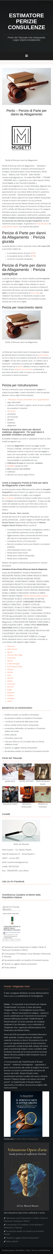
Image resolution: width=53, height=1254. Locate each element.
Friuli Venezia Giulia (14, 667)
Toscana (10, 669)
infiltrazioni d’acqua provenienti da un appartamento (28, 400)
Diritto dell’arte (10, 735)
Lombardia (11, 658)
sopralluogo (9, 498)
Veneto (10, 661)
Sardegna (11, 698)
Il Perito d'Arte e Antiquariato (26, 1139)
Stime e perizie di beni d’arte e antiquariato (22, 725)
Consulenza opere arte (13, 738)
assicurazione (43, 355)
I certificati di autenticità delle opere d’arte (21, 722)
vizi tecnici (11, 411)
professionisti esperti (10, 227)
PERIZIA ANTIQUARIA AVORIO (35, 596)
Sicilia (9, 701)
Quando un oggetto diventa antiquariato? (21, 748)
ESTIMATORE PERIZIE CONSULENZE (26, 21)
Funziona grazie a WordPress (13, 1250)
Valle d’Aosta (12, 649)
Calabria (10, 695)
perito (20, 367)
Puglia (9, 690)
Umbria (10, 672)
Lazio (9, 675)
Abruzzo (10, 687)
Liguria (9, 652)
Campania (11, 684)
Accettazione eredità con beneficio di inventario (23, 718)
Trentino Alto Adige (14, 655)
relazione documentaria (23, 369)
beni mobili (35, 293)
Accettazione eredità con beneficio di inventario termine (27, 751)
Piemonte (11, 646)
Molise (9, 681)
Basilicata (11, 693)
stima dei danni (42, 224)
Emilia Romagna (13, 664)
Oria (33, 1250)
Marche (10, 678)
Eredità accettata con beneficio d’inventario (22, 715)
